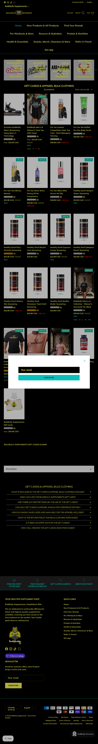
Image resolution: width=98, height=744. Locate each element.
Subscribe (49, 377)
